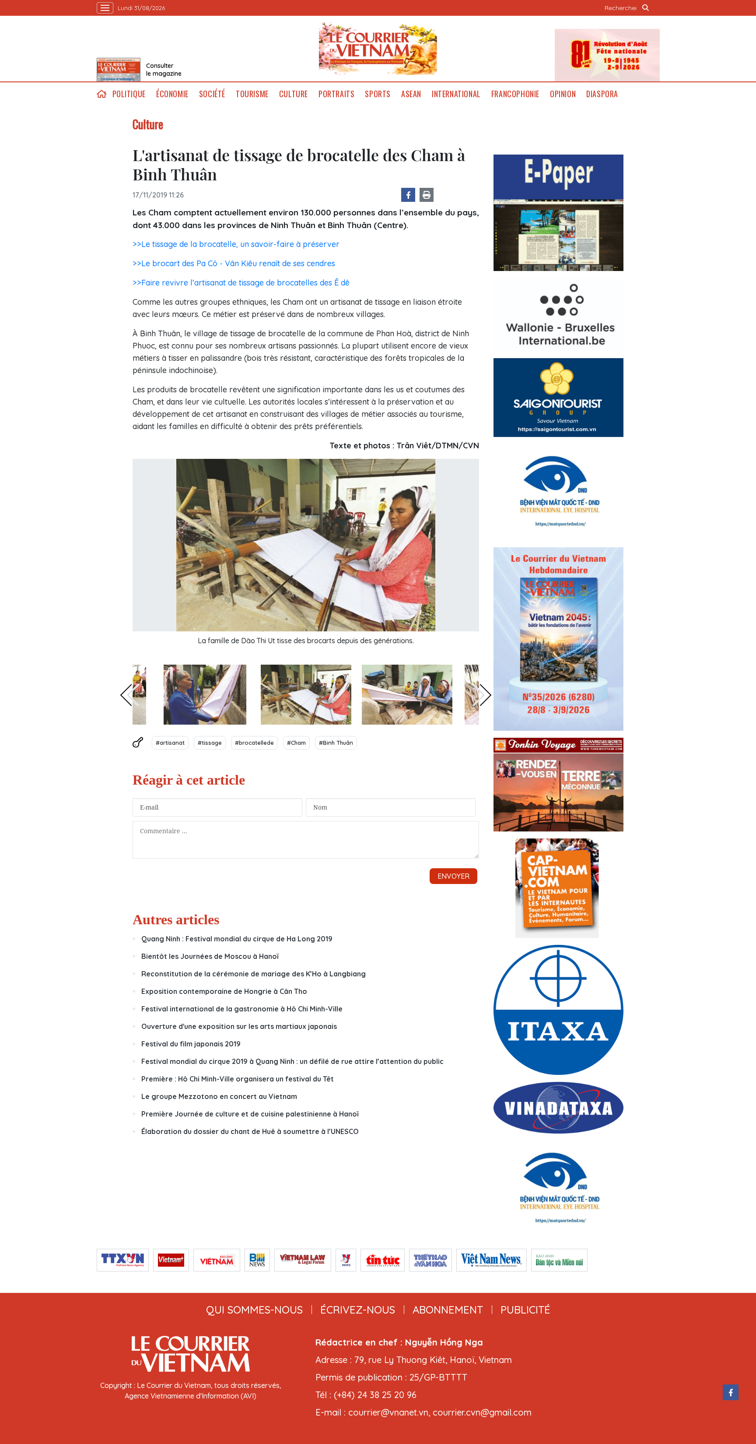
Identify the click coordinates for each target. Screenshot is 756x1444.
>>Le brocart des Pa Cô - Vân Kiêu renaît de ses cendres (234, 263)
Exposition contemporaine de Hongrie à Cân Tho (224, 991)
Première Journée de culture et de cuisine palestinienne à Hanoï (249, 1113)
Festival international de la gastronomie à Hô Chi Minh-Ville (242, 1008)
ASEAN (411, 93)
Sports (378, 93)
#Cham (296, 742)
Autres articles (176, 919)
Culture (293, 93)
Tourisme (252, 93)
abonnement (448, 1309)
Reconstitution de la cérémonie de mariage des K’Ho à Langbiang (253, 973)
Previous (129, 695)
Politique (129, 93)
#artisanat (170, 742)
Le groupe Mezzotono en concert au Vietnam (219, 1096)
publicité (525, 1309)
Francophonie (515, 93)
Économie (172, 93)
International (456, 93)
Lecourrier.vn (378, 48)
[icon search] (645, 8)
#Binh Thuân (336, 742)
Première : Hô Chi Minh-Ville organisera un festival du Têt (237, 1078)
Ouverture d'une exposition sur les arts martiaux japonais (239, 1026)
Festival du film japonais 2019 (191, 1043)
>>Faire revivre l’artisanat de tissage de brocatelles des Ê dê (241, 283)
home (102, 93)
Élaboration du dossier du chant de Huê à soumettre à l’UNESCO (250, 1131)
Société (212, 93)
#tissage (210, 742)
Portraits (336, 93)
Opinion (563, 93)
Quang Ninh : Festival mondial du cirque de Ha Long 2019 (236, 938)
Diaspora (602, 93)
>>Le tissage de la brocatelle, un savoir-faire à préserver (236, 244)
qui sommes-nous (254, 1309)
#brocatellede (254, 742)
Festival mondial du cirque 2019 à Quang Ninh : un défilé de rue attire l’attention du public (292, 1061)
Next (482, 695)
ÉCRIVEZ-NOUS (357, 1309)
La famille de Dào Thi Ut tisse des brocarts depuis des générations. (306, 640)
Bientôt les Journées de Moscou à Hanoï (209, 956)
